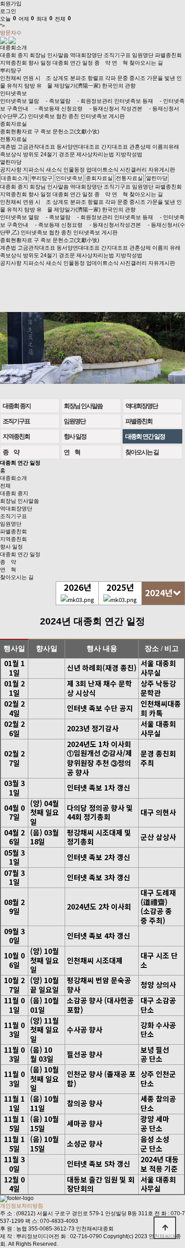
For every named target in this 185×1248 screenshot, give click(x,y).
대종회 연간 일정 (73, 63)
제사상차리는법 (95, 154)
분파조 (78, 78)
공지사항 (11, 170)
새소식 (54, 170)
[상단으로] (165, 1228)
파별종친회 (168, 55)
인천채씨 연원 (17, 78)
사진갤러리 (133, 170)
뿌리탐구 (11, 70)
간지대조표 (114, 147)
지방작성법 (128, 154)
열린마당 (11, 162)
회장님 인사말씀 (49, 55)
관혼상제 (140, 147)
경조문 (67, 154)
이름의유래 (165, 147)
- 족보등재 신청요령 (56, 108)
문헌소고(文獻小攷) (76, 131)
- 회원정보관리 (92, 101)
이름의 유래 (166, 248)
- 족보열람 (55, 101)
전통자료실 (13, 139)
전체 (5, 486)
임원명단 (143, 55)
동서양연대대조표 (78, 147)
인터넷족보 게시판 (102, 116)
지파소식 (33, 170)
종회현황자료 (16, 131)
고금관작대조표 (36, 147)
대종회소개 (13, 47)
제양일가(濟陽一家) (77, 86)
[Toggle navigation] (18, 40)
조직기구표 (117, 55)
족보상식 (11, 154)
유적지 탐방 (21, 86)
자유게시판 (161, 170)
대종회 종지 (14, 55)
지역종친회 (13, 63)
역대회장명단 (86, 55)
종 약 (102, 63)
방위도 (31, 154)
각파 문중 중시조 (125, 78)
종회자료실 (13, 124)
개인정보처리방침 (21, 1206)
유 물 (44, 86)
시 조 (43, 78)
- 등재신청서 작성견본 (113, 108)
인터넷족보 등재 (133, 101)
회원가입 (11, 3)
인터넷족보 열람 (19, 101)
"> (35, 22)
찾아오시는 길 (146, 63)
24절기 (48, 154)
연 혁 (120, 63)
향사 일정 (39, 63)
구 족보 (42, 131)
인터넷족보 (13, 93)
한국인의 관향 (119, 86)
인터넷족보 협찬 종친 (53, 116)
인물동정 (74, 170)
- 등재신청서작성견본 (112, 225)
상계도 (61, 78)
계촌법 (8, 147)
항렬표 (96, 78)
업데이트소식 (102, 170)
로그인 (8, 11)
